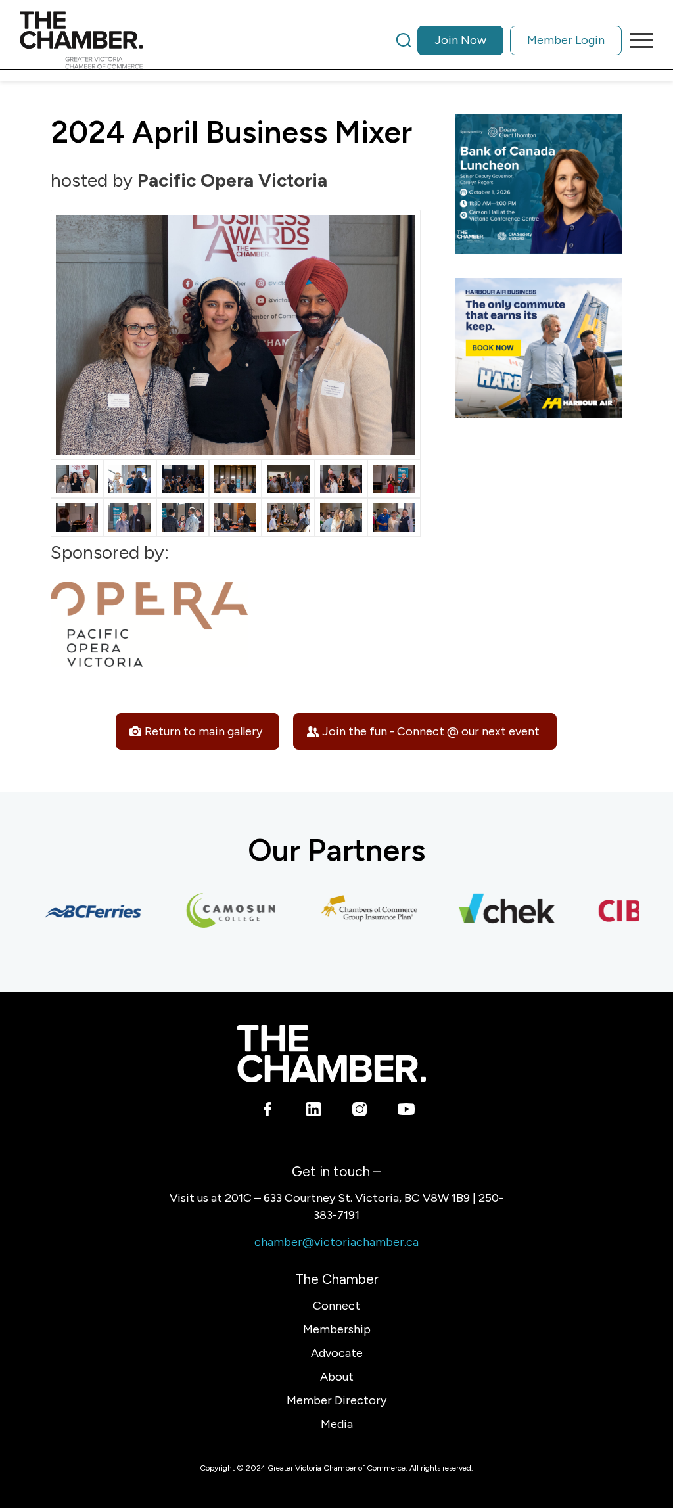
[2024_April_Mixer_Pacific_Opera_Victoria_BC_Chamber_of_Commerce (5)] (288, 517)
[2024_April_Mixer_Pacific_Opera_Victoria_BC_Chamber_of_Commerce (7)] (393, 517)
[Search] (403, 40)
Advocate (337, 1353)
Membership (337, 1329)
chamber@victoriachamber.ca (336, 1242)
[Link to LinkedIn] (313, 1112)
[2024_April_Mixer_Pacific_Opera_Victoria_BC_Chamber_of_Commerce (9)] (129, 478)
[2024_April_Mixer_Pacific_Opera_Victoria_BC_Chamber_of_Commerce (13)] (341, 478)
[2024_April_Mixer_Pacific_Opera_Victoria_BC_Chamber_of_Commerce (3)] (182, 517)
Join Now (460, 40)
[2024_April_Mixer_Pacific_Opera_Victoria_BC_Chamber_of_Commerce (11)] (235, 478)
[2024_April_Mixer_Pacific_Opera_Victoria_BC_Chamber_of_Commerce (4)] (235, 517)
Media (337, 1424)
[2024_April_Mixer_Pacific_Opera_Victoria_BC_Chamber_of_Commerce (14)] (393, 478)
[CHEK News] (492, 911)
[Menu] (637, 40)
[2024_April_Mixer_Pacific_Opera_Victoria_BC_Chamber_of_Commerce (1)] (77, 517)
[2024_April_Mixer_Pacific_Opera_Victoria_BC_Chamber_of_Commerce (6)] (341, 517)
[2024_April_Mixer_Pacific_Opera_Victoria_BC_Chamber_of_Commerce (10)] (182, 478)
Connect (336, 1305)
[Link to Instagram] (359, 1112)
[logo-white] (331, 1053)
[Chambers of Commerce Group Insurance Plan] (354, 911)
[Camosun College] (216, 911)
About (337, 1376)
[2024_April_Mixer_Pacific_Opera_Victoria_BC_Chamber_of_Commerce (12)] (288, 478)
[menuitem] (509, 40)
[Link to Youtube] (405, 1112)
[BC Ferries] (78, 911)
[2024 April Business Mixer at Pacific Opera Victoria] (236, 335)
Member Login (566, 40)
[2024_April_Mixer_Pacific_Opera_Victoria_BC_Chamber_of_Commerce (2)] (129, 517)
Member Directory (336, 1400)
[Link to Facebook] (267, 1112)
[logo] (81, 40)
